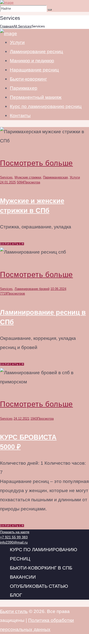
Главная (6, 26)
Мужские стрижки (28, 177)
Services (6, 177)
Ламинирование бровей (32, 289)
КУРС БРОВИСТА (28, 442)
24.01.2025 (8, 182)
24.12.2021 (21, 418)
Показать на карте (14, 532)
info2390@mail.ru (14, 542)
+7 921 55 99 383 (14, 537)
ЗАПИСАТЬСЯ (12, 243)
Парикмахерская (55, 177)
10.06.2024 (58, 289)
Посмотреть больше (36, 163)
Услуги (75, 177)
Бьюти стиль (14, 611)
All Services (22, 26)
